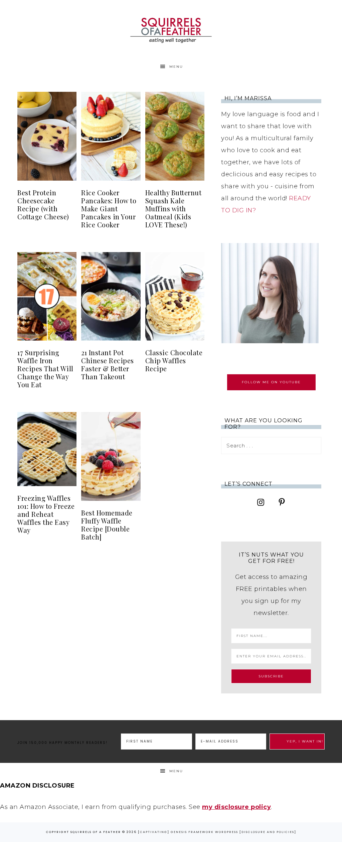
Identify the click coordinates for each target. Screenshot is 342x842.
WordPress (226, 832)
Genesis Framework (192, 832)
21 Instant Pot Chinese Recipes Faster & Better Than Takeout (107, 364)
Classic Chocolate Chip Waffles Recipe (174, 360)
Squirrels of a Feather (171, 29)
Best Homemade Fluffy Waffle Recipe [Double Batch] (107, 524)
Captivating (153, 832)
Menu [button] (176, 66)
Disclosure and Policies (267, 832)
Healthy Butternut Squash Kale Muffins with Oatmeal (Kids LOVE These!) (173, 208)
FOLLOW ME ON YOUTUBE (271, 382)
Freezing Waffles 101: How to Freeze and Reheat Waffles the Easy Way (45, 514)
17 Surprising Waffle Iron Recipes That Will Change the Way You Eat (45, 368)
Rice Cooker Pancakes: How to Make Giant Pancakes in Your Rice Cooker (108, 208)
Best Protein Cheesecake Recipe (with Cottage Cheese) (43, 204)
